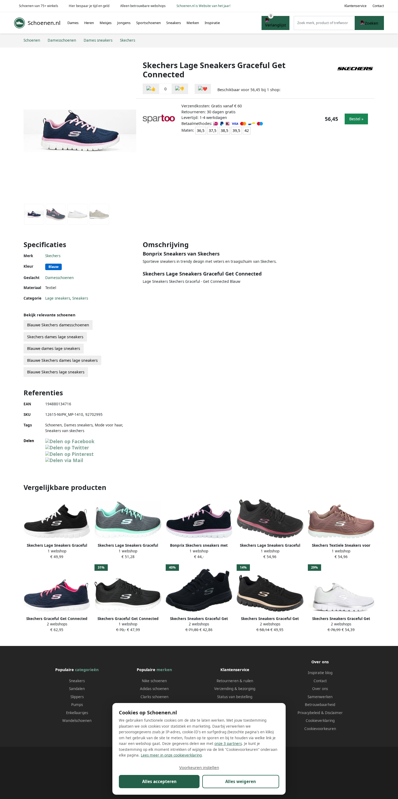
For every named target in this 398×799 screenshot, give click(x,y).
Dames (73, 22)
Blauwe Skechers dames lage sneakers (62, 360)
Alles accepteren (159, 781)
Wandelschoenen (77, 720)
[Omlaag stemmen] (180, 89)
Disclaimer (334, 712)
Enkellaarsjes (77, 712)
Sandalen (77, 688)
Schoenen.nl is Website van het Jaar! (203, 6)
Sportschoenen (148, 22)
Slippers (77, 696)
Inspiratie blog (320, 672)
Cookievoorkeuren (320, 728)
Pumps (77, 704)
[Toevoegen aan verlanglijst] (203, 89)
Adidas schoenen (154, 688)
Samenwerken (320, 696)
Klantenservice (355, 6)
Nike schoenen (154, 680)
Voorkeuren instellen (199, 767)
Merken (193, 22)
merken (164, 669)
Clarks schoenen (154, 696)
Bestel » (356, 118)
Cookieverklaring (320, 720)
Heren (89, 22)
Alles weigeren (240, 781)
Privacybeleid (309, 712)
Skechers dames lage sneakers (55, 336)
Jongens (124, 22)
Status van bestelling (234, 696)
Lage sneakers (57, 298)
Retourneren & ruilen (235, 680)
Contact (378, 6)
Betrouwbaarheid (320, 704)
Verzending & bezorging (234, 688)
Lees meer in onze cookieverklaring (171, 755)
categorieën (87, 669)
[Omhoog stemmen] (151, 89)
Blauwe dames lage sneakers (53, 348)
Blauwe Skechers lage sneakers (55, 371)
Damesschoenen (59, 277)
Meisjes (106, 22)
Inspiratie (212, 22)
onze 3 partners (228, 743)
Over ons (320, 688)
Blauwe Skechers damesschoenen (58, 324)
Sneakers (173, 22)
